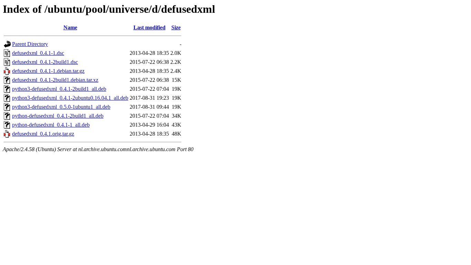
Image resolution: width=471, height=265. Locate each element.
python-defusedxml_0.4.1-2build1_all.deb (57, 116)
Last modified (149, 27)
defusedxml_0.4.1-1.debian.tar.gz (48, 71)
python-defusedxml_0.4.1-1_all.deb (51, 125)
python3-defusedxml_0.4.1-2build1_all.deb (59, 89)
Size (176, 27)
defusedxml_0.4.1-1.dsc (38, 53)
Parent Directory (30, 44)
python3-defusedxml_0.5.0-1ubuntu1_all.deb (61, 107)
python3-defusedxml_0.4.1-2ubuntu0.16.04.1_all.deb (70, 98)
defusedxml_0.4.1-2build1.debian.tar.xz (55, 80)
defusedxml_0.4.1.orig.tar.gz (43, 134)
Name (70, 27)
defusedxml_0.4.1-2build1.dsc (45, 62)
